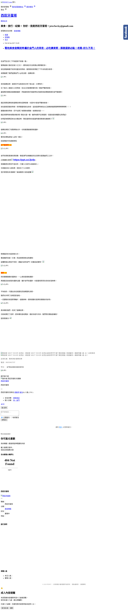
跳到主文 (4, 21)
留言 (21, 392)
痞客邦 (16, 392)
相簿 (6, 35)
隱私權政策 (75, 584)
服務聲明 (83, 584)
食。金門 (16, 400)
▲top (2, 404)
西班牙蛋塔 (9, 15)
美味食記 (16, 398)
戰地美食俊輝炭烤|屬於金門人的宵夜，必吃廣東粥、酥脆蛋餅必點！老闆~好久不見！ (50, 48)
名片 (6, 39)
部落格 (7, 37)
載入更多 (4, 407)
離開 (11, 608)
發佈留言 (4, 420)
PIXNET (49, 584)
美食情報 (17, 31)
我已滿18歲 (5, 608)
